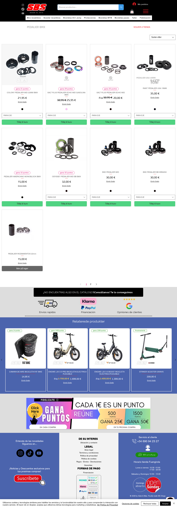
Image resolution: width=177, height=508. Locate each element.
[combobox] (163, 37)
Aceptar (165, 503)
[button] (132, 11)
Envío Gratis (22, 102)
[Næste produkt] (175, 359)
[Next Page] (96, 284)
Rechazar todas (149, 503)
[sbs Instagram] (22, 5)
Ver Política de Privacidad (107, 504)
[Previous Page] (80, 284)
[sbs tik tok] (22, 9)
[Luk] (173, 503)
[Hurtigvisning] (22, 64)
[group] (88, 360)
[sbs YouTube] (22, 13)
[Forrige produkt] (1, 359)
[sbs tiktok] (30, 453)
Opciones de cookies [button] (130, 503)
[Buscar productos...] (121, 7)
